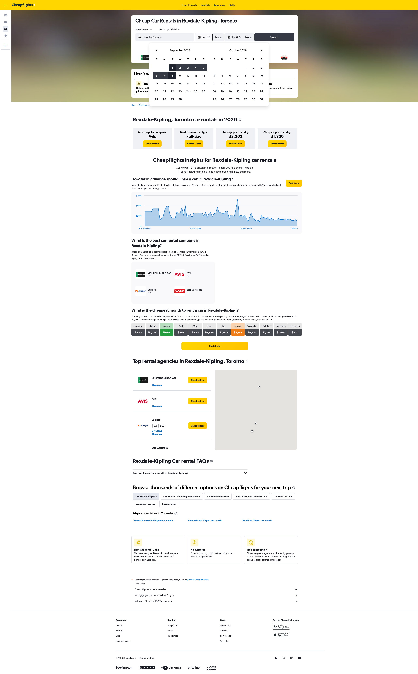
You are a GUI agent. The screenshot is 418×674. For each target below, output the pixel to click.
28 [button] (164, 99)
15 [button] (172, 83)
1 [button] (172, 67)
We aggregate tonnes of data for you (155, 595)
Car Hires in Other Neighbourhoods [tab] (181, 496)
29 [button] (172, 99)
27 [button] (156, 99)
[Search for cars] (5, 28)
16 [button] (180, 83)
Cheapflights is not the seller (150, 589)
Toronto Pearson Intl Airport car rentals (153, 520)
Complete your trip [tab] (145, 504)
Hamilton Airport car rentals (257, 520)
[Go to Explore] (5, 35)
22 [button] (172, 91)
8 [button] (172, 75)
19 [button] (203, 83)
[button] (5, 5)
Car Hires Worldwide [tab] (218, 496)
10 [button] (188, 75)
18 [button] (195, 83)
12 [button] (203, 75)
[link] (152, 143)
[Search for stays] (5, 22)
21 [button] (164, 91)
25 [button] (195, 91)
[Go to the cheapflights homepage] (24, 5)
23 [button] (180, 91)
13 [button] (156, 83)
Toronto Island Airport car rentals (205, 520)
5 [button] (203, 67)
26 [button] (203, 91)
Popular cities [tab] (169, 504)
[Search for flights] (5, 15)
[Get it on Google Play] (281, 627)
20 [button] (156, 91)
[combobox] (144, 29)
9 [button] (180, 75)
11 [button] (196, 75)
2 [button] (180, 67)
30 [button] (180, 99)
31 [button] (261, 99)
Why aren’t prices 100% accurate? (153, 601)
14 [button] (164, 83)
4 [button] (196, 67)
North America (145, 105)
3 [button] (188, 67)
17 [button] (188, 83)
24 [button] (188, 91)
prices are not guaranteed (197, 580)
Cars (133, 105)
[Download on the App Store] (281, 634)
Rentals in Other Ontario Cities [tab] (251, 496)
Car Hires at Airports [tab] (146, 496)
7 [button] (164, 75)
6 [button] (156, 75)
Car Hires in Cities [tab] (283, 496)
